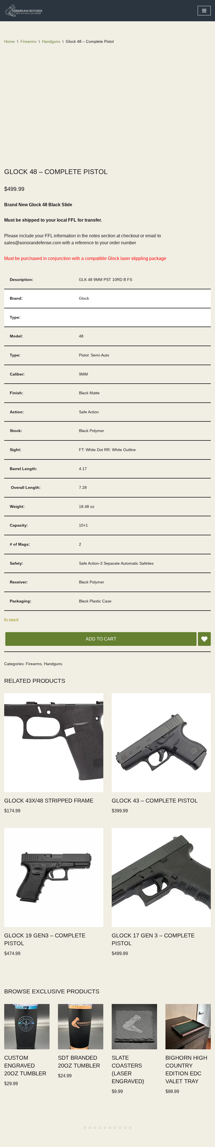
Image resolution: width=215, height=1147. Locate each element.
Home (9, 41)
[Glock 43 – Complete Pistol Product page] (161, 742)
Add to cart (101, 639)
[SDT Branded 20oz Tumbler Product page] (80, 1026)
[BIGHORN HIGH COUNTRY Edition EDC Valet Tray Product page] (188, 1026)
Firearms (28, 41)
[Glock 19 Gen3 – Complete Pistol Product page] (54, 877)
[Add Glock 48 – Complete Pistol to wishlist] (204, 639)
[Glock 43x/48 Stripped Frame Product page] (54, 742)
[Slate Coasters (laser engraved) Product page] (134, 1026)
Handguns (51, 41)
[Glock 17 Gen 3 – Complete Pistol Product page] (161, 877)
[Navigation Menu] (204, 10)
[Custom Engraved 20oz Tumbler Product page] (26, 1026)
